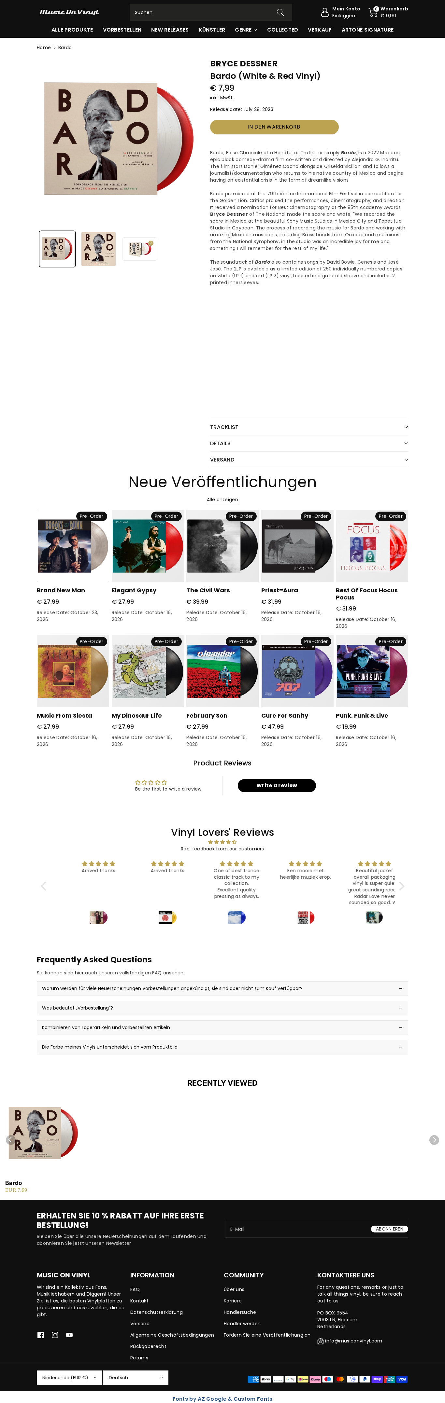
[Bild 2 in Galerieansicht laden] (98, 249)
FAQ (135, 1289)
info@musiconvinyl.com (353, 1341)
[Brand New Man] (73, 546)
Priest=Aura (279, 590)
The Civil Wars (208, 590)
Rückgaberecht (148, 1346)
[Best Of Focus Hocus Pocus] (372, 546)
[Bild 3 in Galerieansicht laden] (140, 249)
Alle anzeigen (222, 499)
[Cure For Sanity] (297, 671)
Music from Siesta (64, 715)
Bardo (13, 1182)
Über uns (234, 1289)
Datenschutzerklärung (156, 1312)
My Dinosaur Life (137, 715)
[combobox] (211, 12)
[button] (388, 12)
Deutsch (118, 1377)
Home (44, 47)
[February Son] (222, 671)
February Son (206, 715)
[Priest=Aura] (297, 546)
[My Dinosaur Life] (148, 671)
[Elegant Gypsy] (148, 546)
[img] (222, 842)
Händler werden (242, 1323)
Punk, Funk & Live (362, 715)
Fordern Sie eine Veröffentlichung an (267, 1335)
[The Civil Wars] (222, 546)
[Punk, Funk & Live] (372, 671)
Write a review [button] (276, 785)
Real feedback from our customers (222, 849)
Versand (140, 1323)
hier (79, 973)
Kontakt (139, 1301)
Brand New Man (61, 590)
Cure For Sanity (284, 715)
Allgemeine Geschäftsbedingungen (172, 1335)
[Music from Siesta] (73, 671)
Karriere (233, 1301)
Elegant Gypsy (134, 590)
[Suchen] (280, 12)
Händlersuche (240, 1312)
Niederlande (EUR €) (65, 1377)
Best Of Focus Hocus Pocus (367, 593)
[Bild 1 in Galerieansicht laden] (57, 249)
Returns (139, 1358)
